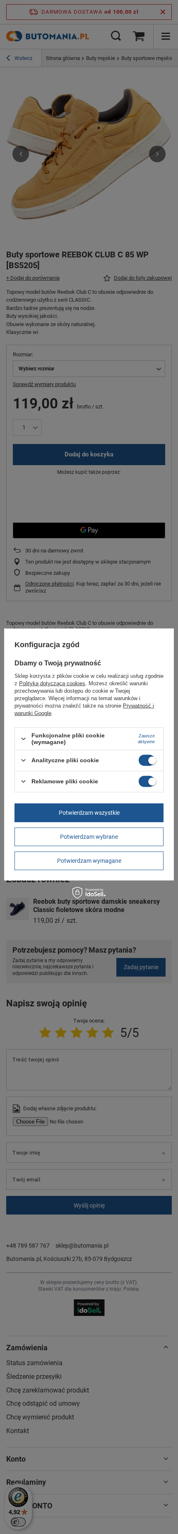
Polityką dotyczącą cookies (52, 683)
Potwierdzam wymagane (89, 860)
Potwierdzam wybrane (89, 836)
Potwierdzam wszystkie (89, 812)
